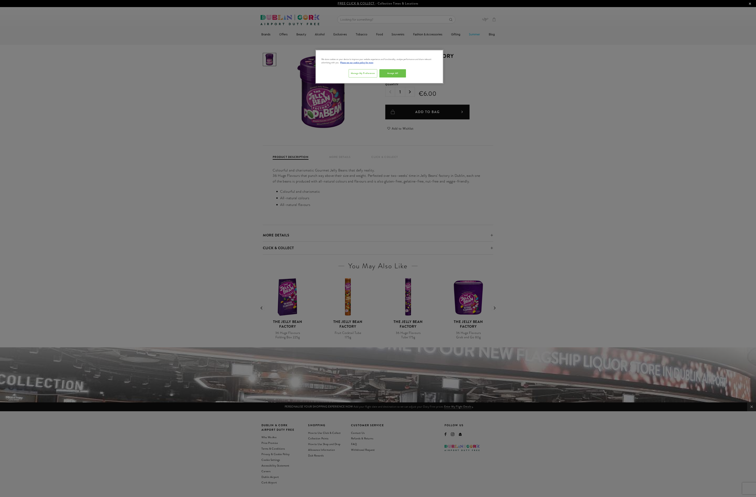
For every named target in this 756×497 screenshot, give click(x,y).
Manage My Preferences (363, 73)
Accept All (392, 73)
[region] (379, 67)
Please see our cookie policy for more (356, 62)
